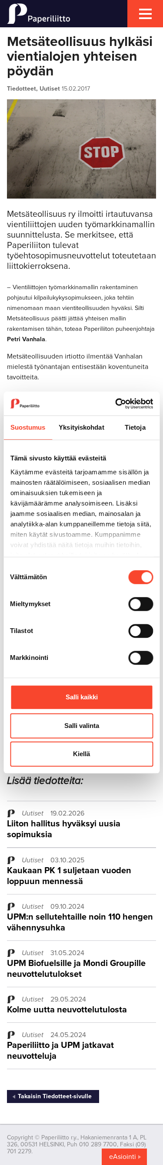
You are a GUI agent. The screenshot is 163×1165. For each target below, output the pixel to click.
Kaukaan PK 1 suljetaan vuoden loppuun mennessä (69, 876)
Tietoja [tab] (135, 427)
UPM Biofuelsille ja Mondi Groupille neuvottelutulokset (76, 968)
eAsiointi (122, 1156)
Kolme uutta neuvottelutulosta (67, 1010)
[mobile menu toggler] (145, 13)
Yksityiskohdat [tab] (81, 427)
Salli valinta (81, 725)
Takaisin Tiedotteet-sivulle (55, 1096)
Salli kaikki (82, 697)
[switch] (140, 604)
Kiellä (81, 753)
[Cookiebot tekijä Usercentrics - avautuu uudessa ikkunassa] (116, 403)
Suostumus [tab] (28, 427)
